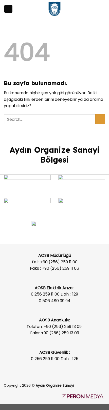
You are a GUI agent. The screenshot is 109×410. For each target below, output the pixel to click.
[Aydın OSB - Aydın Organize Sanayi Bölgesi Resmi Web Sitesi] (54, 9)
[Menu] (8, 9)
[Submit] (100, 119)
